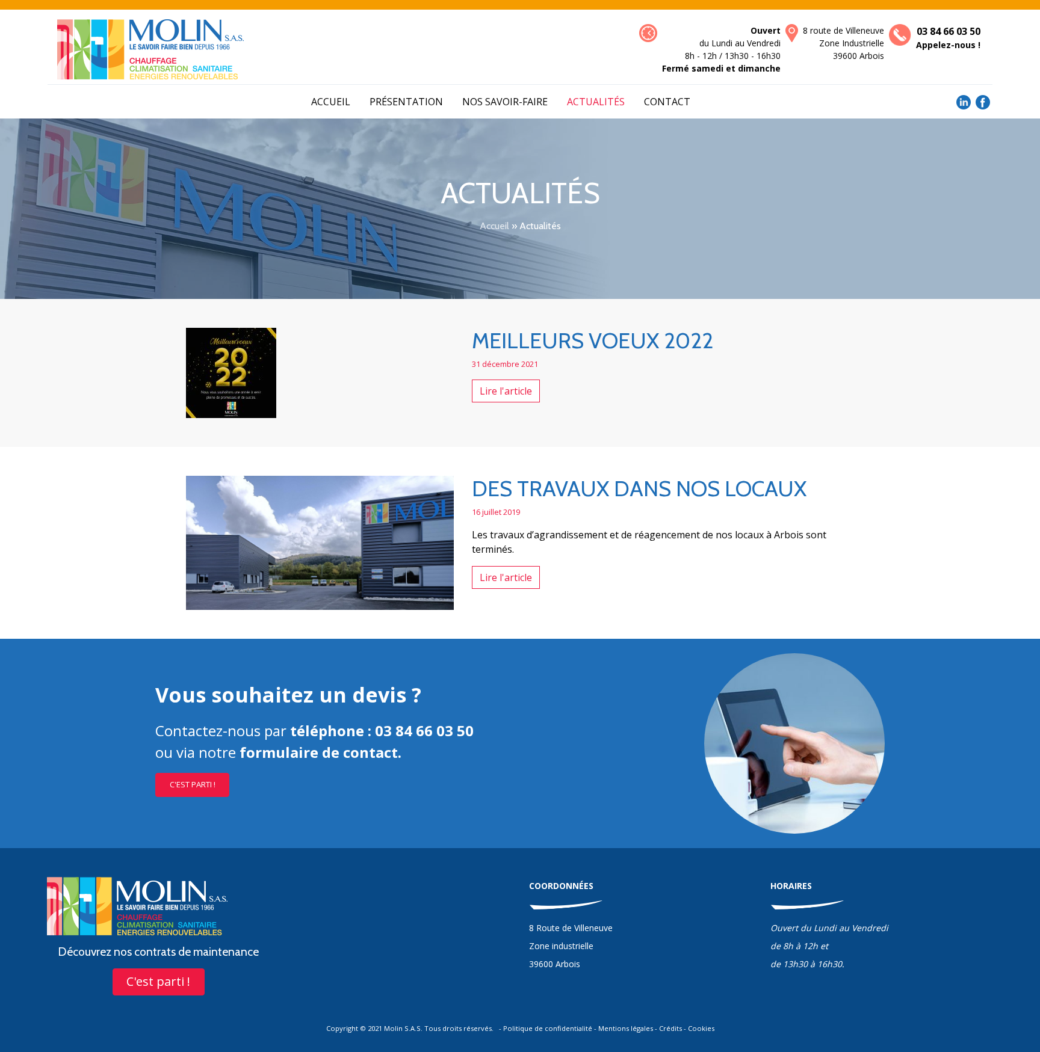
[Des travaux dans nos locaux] (320, 542)
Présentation (406, 101)
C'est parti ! (192, 784)
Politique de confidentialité (547, 1028)
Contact (667, 101)
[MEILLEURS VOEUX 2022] (231, 371)
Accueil (330, 101)
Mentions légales (625, 1028)
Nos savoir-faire (505, 101)
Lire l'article (506, 391)
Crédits (670, 1028)
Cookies (701, 1028)
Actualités (596, 101)
